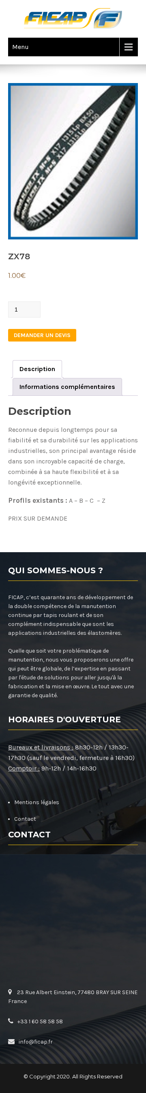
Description (37, 369)
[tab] (37, 369)
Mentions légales (36, 802)
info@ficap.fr (36, 1041)
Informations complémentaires (67, 387)
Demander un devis (42, 335)
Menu (20, 47)
